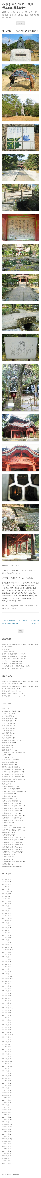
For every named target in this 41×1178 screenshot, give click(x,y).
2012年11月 (6, 1005)
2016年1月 (5, 913)
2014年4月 (5, 964)
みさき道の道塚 (7, 716)
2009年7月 (5, 1102)
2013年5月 (5, 991)
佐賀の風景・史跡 (17, 606)
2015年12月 (6, 916)
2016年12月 (6, 886)
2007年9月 (5, 1156)
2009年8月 (5, 1100)
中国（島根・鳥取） (8, 718)
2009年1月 (5, 1117)
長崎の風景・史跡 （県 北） (10, 847)
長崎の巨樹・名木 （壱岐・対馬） (12, 806)
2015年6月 (5, 930)
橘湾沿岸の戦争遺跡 (8, 764)
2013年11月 (6, 976)
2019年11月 (6, 882)
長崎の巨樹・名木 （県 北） (10, 813)
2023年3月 (5, 879)
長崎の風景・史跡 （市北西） (11, 842)
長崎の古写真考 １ (7, 794)
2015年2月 (5, 940)
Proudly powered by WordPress (10, 1174)
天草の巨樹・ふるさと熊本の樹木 (12, 752)
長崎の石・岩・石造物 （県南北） (12, 828)
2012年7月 (5, 1015)
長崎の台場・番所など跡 (9, 798)
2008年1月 (5, 1146)
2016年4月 (5, 906)
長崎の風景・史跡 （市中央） (11, 840)
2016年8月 (5, 896)
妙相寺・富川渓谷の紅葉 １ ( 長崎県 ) (14, 656)
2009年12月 (6, 1090)
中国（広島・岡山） (8, 721)
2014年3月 (5, 967)
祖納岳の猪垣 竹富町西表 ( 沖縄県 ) (14, 659)
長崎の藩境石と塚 (7, 832)
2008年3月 (5, 1141)
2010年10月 (6, 1066)
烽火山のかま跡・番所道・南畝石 (12, 779)
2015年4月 (5, 935)
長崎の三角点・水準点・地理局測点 (13, 791)
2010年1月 (5, 1088)
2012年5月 (5, 1020)
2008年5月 (5, 1136)
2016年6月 (5, 901)
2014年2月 (5, 969)
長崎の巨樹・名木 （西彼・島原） (12, 815)
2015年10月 (6, 920)
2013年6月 (5, 988)
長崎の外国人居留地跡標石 (10, 801)
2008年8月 (5, 1129)
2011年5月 (5, 1049)
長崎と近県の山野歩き (9, 786)
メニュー (20, 23)
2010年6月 (5, 1076)
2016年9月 (5, 894)
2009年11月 (6, 1093)
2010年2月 (5, 1085)
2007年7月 (5, 1161)
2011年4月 (5, 1051)
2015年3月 (5, 937)
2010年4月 (5, 1080)
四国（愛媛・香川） (8, 750)
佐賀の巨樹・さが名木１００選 (11, 740)
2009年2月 (5, 1114)
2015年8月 (5, 925)
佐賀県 (30, 606)
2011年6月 (5, 1047)
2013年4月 (5, 993)
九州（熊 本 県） (7, 730)
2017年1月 (5, 884)
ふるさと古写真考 (7, 713)
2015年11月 (6, 918)
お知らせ (5, 709)
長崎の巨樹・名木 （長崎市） (11, 820)
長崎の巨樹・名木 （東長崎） (11, 811)
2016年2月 (5, 911)
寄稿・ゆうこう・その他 (9, 760)
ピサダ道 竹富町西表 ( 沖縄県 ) (12, 663)
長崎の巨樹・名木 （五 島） (10, 803)
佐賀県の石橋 (6, 745)
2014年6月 (5, 959)
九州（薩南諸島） (7, 735)
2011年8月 (5, 1042)
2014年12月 (6, 945)
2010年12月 (6, 1061)
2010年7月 (5, 1073)
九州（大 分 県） (7, 723)
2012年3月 (5, 1025)
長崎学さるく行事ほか (9, 857)
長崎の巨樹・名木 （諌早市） (11, 818)
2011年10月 (6, 1037)
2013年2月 (5, 998)
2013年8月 (5, 983)
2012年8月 (5, 1013)
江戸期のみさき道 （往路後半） (11, 777)
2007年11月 (6, 1151)
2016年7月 (5, 899)
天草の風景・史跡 (7, 757)
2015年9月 (5, 923)
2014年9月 (5, 952)
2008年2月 (5, 1144)
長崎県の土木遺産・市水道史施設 (12, 861)
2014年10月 (6, 950)
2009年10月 (6, 1095)
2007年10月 (6, 1153)
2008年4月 (5, 1139)
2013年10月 (6, 979)
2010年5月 (5, 1078)
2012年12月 (6, 1003)
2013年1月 (5, 1000)
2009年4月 (5, 1110)
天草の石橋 (5, 755)
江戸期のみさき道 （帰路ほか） (11, 772)
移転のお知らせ (7, 649)
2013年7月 (5, 986)
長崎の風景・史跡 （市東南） (11, 844)
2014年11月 (6, 947)
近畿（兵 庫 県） (7, 784)
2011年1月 (5, 1059)
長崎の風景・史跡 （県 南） (10, 849)
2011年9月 (5, 1039)
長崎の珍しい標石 (7, 825)
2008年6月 (5, 1134)
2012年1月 (5, 1030)
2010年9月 (5, 1068)
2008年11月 (6, 1122)
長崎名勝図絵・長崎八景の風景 (11, 852)
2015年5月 (5, 933)
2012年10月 (6, 1008)
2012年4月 (5, 1022)
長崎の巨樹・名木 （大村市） (11, 808)
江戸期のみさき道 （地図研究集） (12, 769)
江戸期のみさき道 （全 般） (10, 767)
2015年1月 (5, 942)
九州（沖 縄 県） (7, 728)
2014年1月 (5, 971)
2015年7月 (5, 928)
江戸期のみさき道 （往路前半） (11, 774)
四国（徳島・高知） (8, 747)
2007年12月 (6, 1148)
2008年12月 (6, 1119)
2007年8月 (5, 1158)
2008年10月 (6, 1124)
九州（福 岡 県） (7, 733)
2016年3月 (5, 908)
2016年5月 (5, 903)
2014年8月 (5, 954)
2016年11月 (6, 889)
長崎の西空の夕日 (7, 835)
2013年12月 (6, 974)
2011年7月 (5, 1044)
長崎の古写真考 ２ (7, 796)
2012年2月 (5, 1027)
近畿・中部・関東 (7, 781)
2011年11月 (6, 1034)
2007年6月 (5, 1163)
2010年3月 (5, 1083)
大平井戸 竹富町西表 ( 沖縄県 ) (12, 661)
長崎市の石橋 (6, 859)
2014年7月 (5, 957)
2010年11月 (6, 1064)
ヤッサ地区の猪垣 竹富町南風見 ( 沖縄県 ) (16, 666)
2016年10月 (6, 891)
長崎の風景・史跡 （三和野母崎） (12, 837)
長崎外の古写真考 (7, 854)
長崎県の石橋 (6, 864)
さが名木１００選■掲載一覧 (10, 711)
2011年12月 (6, 1032)
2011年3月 (5, 1054)
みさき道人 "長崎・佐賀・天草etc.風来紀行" (19, 5)
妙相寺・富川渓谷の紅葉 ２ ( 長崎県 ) (14, 654)
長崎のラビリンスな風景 (9, 789)
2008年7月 (5, 1131)
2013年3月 (5, 996)
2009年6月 (5, 1105)
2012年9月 (5, 1010)
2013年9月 (5, 981)
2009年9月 (5, 1097)
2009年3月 (5, 1112)
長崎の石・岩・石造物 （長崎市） (12, 830)
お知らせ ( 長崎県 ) (8, 651)
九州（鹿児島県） (7, 738)
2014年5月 (5, 962)
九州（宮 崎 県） (7, 726)
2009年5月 (5, 1107)
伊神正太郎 (16, 693)
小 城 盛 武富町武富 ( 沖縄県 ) (13, 668)
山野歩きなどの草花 (8, 762)
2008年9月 (5, 1127)
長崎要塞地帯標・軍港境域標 (11, 866)
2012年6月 (5, 1017)
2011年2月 (5, 1056)
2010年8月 (5, 1071)
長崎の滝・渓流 (7, 823)
